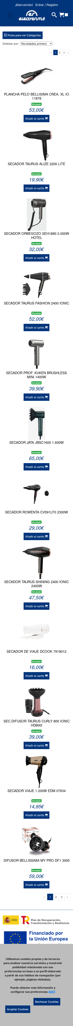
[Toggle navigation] (10, 15)
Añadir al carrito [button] (35, 118)
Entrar (39, 4)
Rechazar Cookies (47, 1001)
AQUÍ (51, 992)
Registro (52, 4)
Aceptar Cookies (18, 1009)
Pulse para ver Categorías (24, 35)
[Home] (31, 15)
